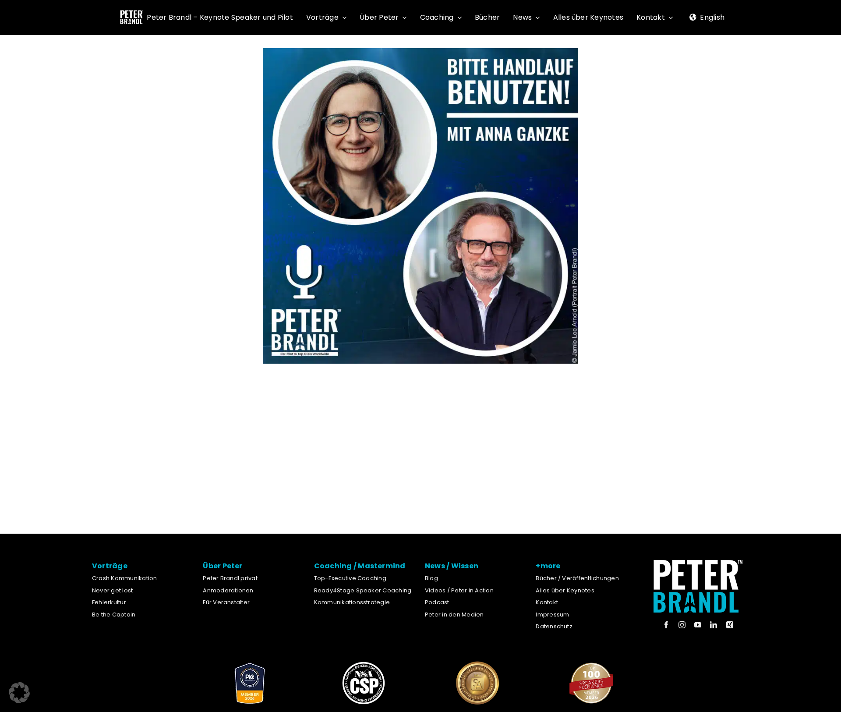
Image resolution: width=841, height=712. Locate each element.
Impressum (552, 614)
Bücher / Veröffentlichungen (577, 578)
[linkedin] (713, 624)
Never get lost (112, 590)
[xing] (729, 624)
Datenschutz (554, 626)
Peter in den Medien (454, 614)
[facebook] (666, 624)
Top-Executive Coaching (350, 578)
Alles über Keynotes (565, 590)
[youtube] (697, 624)
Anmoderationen (228, 590)
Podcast (437, 602)
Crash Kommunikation (124, 578)
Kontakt (547, 602)
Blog (431, 578)
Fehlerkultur (109, 602)
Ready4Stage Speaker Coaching (363, 590)
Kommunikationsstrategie (352, 602)
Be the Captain (113, 614)
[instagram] (682, 624)
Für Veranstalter (226, 602)
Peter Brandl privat (230, 578)
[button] (19, 692)
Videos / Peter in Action (459, 590)
